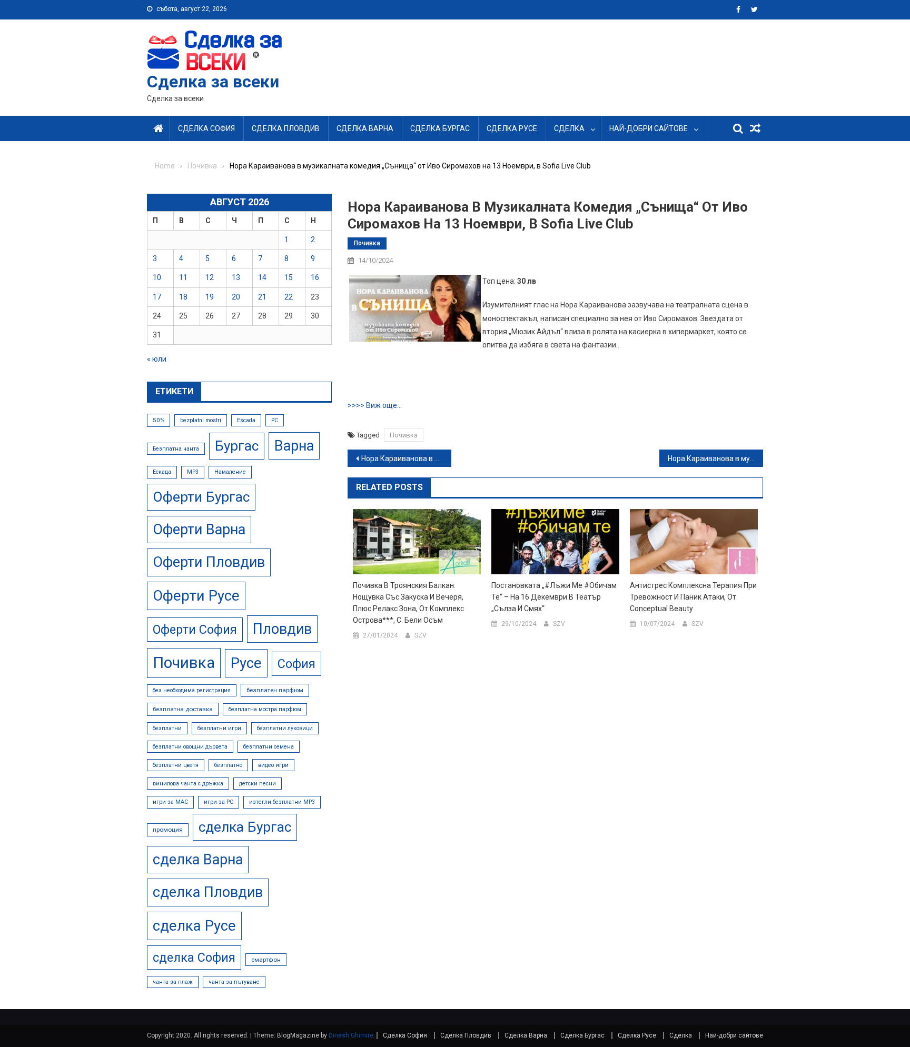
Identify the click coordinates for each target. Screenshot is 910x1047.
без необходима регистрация (192, 690)
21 (262, 297)
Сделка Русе (512, 128)
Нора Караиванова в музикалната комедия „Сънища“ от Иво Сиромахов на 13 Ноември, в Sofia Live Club (406, 458)
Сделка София (206, 128)
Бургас (237, 446)
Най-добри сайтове (648, 128)
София (296, 663)
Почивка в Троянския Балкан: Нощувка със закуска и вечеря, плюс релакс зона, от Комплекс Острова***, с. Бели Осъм (408, 602)
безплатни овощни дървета (190, 746)
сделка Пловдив (208, 892)
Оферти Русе (196, 595)
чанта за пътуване (234, 982)
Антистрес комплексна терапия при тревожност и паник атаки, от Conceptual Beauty (693, 597)
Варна (294, 445)
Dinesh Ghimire (351, 1035)
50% (158, 420)
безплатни (167, 728)
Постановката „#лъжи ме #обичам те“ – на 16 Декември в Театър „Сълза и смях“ (554, 597)
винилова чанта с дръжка (188, 783)
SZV (420, 635)
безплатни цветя (176, 765)
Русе (246, 663)
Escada (246, 420)
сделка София (194, 957)
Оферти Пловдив (209, 562)
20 (236, 297)
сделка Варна (198, 859)
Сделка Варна (365, 128)
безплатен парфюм (274, 690)
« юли (156, 359)
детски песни (257, 783)
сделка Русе (194, 925)
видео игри (273, 765)
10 (157, 277)
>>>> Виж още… (375, 405)
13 (236, 277)
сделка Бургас (245, 827)
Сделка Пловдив (286, 128)
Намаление (230, 471)
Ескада (162, 471)
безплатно (228, 765)
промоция (168, 829)
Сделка (569, 128)
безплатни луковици (285, 728)
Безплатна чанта (176, 448)
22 (288, 297)
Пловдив (282, 629)
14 (262, 277)
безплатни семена (268, 746)
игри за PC (218, 802)
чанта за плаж (173, 982)
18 (183, 297)
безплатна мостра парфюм (265, 709)
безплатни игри (219, 728)
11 (183, 277)
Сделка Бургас (440, 128)
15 (288, 277)
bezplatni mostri (200, 420)
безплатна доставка (183, 709)
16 (315, 277)
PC (274, 420)
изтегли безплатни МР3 (282, 802)
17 (157, 297)
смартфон (266, 959)
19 (209, 297)
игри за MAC (170, 802)
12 (209, 277)
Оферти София (195, 629)
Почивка (367, 243)
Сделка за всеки (213, 82)
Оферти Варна (199, 529)
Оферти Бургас (201, 497)
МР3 (193, 471)
